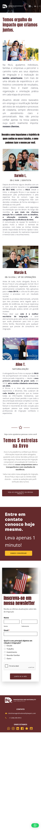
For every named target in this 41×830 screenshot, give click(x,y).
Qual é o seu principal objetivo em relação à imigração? (18, 642)
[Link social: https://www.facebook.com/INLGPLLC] (22, 728)
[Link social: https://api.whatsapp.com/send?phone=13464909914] (9, 728)
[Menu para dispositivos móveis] (29, 6)
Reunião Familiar (13, 655)
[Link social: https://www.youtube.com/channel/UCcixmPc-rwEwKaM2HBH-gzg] (32, 728)
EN (35, 6)
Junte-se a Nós (20, 676)
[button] (35, 825)
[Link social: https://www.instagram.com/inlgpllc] (13, 728)
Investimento (12, 652)
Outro (9, 658)
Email (7, 630)
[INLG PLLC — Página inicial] (13, 6)
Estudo (9, 645)
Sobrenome (25, 626)
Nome (6, 618)
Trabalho (10, 649)
